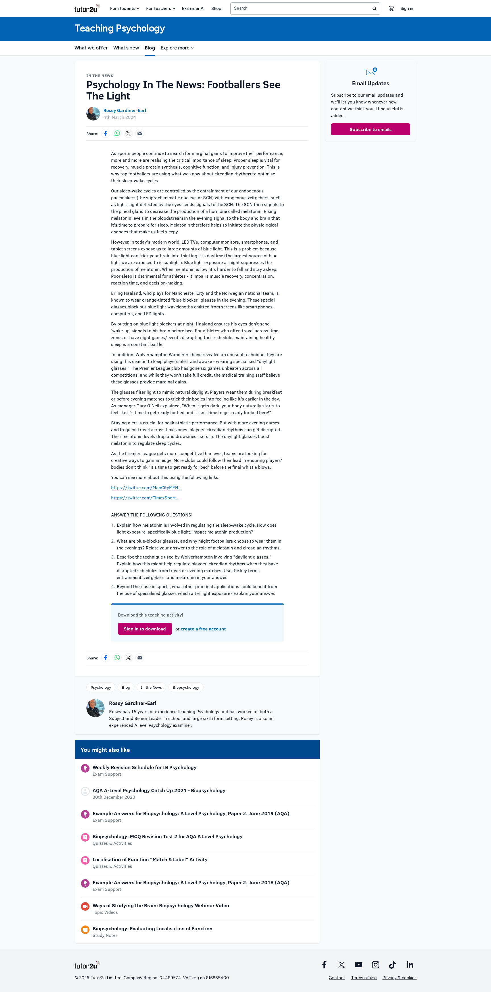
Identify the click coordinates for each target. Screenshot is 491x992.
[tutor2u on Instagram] (375, 965)
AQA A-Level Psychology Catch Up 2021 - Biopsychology (159, 790)
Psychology (101, 687)
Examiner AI (193, 8)
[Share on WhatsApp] (117, 133)
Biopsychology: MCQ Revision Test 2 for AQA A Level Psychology (168, 836)
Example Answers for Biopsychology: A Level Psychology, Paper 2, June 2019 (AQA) (191, 813)
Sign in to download (145, 629)
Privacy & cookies (399, 977)
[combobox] (305, 8)
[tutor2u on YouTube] (358, 965)
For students (122, 8)
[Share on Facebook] (105, 133)
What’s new (126, 48)
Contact (337, 977)
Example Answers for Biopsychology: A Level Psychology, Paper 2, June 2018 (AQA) (191, 882)
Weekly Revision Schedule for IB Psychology (145, 767)
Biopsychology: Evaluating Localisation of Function (153, 928)
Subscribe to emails (371, 129)
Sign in (407, 8)
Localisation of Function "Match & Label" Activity (150, 859)
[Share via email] (139, 133)
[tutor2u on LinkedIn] (410, 965)
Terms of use (364, 977)
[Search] (374, 9)
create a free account (203, 629)
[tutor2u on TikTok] (393, 965)
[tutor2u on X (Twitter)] (341, 965)
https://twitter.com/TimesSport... (145, 498)
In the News (151, 687)
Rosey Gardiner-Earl (124, 110)
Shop (216, 8)
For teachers (158, 8)
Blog (150, 48)
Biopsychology (186, 687)
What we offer (91, 48)
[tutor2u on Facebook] (324, 965)
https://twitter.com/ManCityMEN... (146, 487)
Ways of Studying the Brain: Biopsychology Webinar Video (161, 905)
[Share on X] (128, 133)
